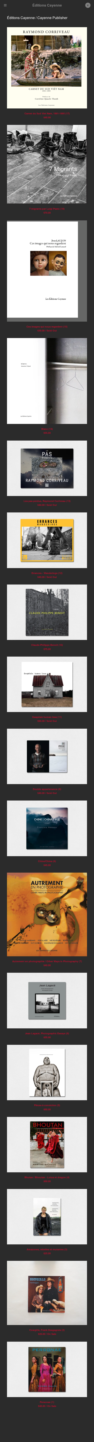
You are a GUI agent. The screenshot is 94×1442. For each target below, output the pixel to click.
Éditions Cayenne (47, 5)
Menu (5, 5)
